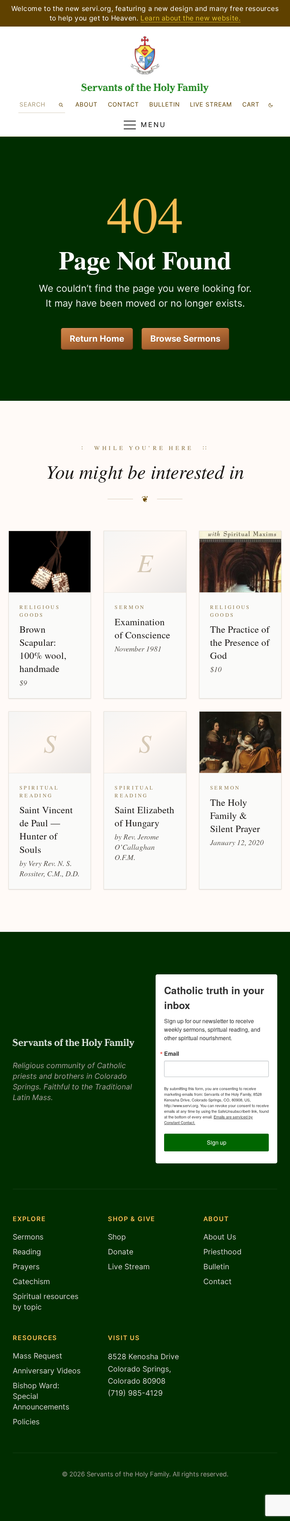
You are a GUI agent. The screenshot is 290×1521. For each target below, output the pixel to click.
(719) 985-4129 (135, 1393)
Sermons (28, 1236)
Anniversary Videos (47, 1370)
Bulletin (164, 104)
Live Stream (129, 1266)
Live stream (211, 104)
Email (171, 1053)
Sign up (216, 1142)
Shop (117, 1236)
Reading (27, 1251)
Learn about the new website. (190, 18)
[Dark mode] (271, 104)
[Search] (61, 104)
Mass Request (37, 1355)
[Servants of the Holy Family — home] (145, 88)
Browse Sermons (185, 339)
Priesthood (222, 1251)
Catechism (31, 1281)
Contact (123, 104)
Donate (120, 1251)
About (86, 104)
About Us (219, 1236)
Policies (26, 1421)
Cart (251, 104)
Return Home (97, 339)
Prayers (26, 1266)
